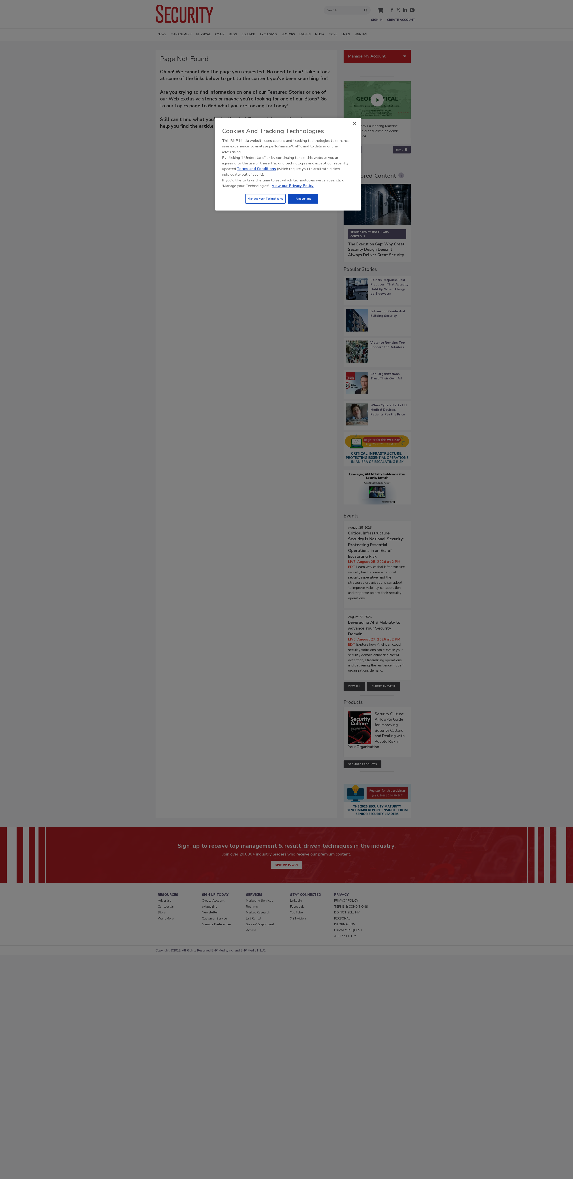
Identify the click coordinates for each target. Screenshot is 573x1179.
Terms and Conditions (256, 168)
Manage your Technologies (265, 198)
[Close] (354, 123)
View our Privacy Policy (293, 185)
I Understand (303, 198)
